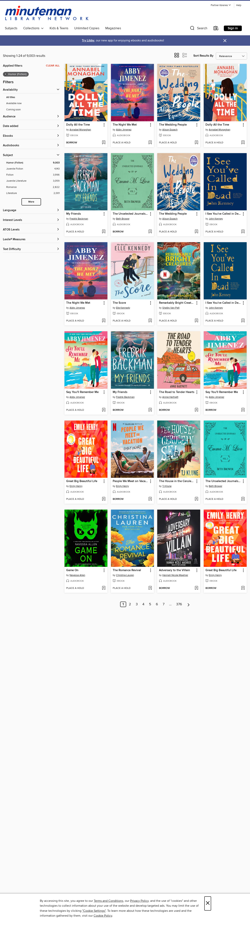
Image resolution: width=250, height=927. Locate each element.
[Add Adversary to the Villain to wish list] (196, 588)
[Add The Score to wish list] (150, 320)
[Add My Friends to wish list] (103, 231)
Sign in (233, 28)
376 (179, 604)
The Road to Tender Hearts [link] (176, 392)
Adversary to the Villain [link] (174, 570)
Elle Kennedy (123, 307)
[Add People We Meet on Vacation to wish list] (150, 499)
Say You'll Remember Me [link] (82, 392)
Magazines (113, 28)
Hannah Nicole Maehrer (175, 575)
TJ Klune (166, 486)
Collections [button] (32, 28)
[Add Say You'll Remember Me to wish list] (103, 410)
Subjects (11, 28)
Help (238, 5)
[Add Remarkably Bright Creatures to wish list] (196, 320)
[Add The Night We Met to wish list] (150, 142)
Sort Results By (203, 56)
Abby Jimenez (123, 129)
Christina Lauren (125, 575)
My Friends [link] (73, 214)
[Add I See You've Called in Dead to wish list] (242, 231)
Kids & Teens (59, 28)
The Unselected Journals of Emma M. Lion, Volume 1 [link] (130, 214)
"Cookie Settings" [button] (94, 911)
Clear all (53, 65)
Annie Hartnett (170, 397)
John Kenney (216, 218)
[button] (221, 5)
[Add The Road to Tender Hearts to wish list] (196, 410)
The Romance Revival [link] (127, 570)
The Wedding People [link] (173, 125)
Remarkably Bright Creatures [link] (177, 303)
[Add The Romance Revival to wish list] (150, 588)
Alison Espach (170, 129)
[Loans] (216, 29)
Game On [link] (72, 570)
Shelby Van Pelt (170, 307)
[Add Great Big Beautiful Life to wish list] (103, 499)
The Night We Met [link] (125, 125)
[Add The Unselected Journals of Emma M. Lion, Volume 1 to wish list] (150, 231)
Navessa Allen (77, 575)
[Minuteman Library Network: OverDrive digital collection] (47, 13)
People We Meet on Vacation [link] (130, 481)
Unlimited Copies (86, 28)
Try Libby (88, 40)
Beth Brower (122, 218)
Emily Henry (76, 486)
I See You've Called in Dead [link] (223, 214)
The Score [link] (119, 303)
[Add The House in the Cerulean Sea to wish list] (196, 499)
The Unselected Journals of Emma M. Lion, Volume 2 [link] (223, 481)
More (31, 202)
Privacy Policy (139, 901)
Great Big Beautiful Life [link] (81, 481)
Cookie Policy (103, 916)
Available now (14, 103)
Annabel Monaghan (80, 129)
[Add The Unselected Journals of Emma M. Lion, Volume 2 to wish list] (242, 499)
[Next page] (188, 604)
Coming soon (13, 109)
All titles (10, 97)
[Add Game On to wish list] (103, 588)
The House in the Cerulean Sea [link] (177, 481)
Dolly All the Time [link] (78, 125)
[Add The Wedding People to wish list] (196, 142)
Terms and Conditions (108, 901)
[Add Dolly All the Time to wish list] (103, 142)
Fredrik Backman (79, 218)
